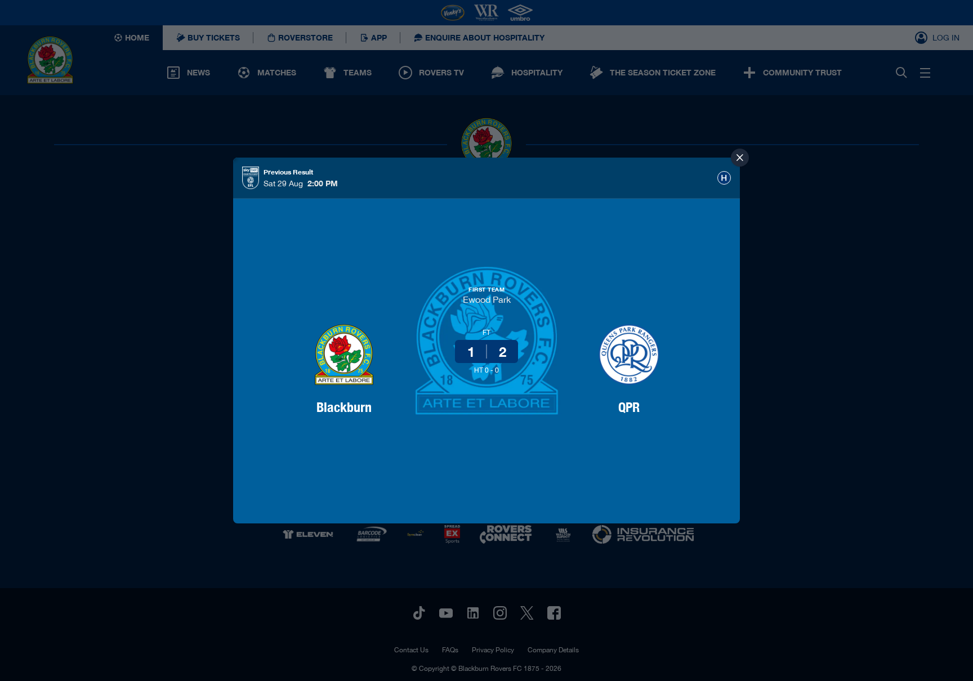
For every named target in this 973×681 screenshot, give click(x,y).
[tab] (724, 177)
